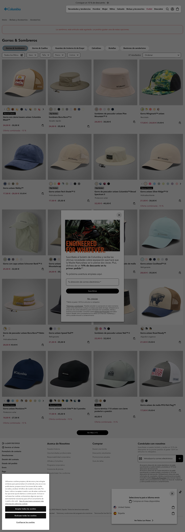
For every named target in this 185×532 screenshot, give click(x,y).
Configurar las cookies (25, 522)
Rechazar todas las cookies (25, 516)
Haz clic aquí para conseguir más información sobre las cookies (24, 502)
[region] (25, 502)
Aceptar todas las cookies (25, 509)
